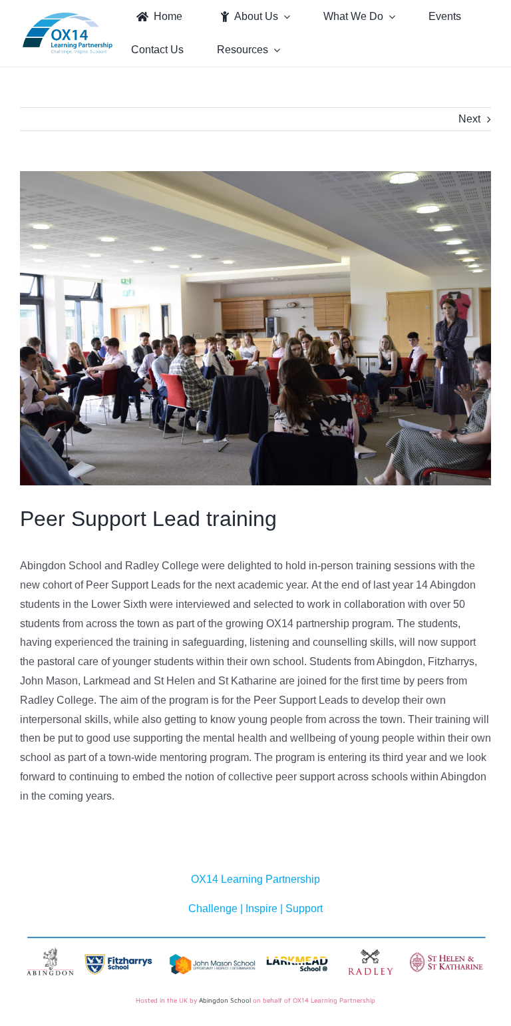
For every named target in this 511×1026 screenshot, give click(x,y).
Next (469, 119)
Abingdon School (225, 1000)
